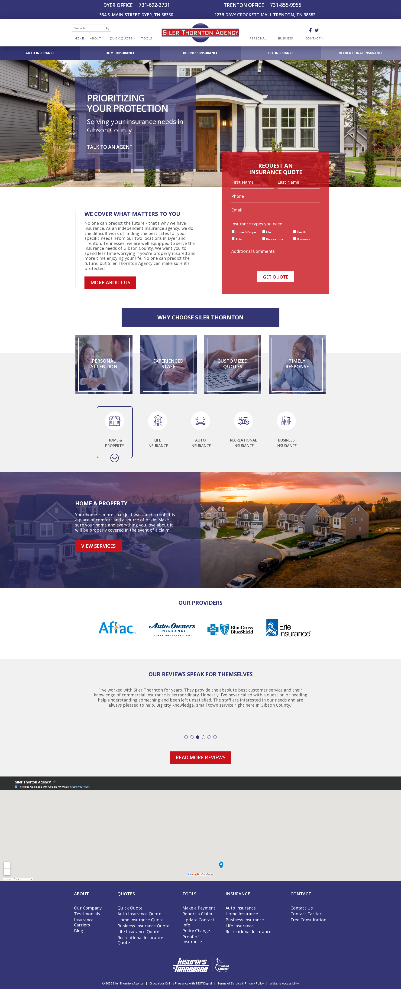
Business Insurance (200, 53)
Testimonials (87, 916)
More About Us (110, 282)
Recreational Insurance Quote (140, 943)
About (95, 38)
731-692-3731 (154, 5)
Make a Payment (198, 910)
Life (268, 232)
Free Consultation (308, 922)
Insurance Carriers (84, 925)
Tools (146, 38)
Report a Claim (197, 916)
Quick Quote (121, 38)
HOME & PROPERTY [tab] (114, 443)
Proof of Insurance (192, 942)
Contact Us (302, 910)
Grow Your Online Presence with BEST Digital (180, 986)
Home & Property (247, 232)
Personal (257, 38)
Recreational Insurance (361, 53)
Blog (78, 933)
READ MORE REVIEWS (200, 760)
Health (301, 232)
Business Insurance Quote (143, 928)
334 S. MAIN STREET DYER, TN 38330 (136, 14)
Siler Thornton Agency (128, 986)
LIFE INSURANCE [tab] (158, 443)
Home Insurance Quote (140, 922)
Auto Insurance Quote (139, 916)
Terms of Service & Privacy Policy (241, 986)
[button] (186, 739)
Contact (313, 38)
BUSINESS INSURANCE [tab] (286, 443)
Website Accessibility (284, 986)
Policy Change (196, 933)
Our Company (88, 910)
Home (79, 38)
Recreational (275, 239)
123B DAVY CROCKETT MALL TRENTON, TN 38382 (264, 14)
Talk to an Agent (110, 147)
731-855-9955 (285, 5)
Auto (239, 239)
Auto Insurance (40, 53)
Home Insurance (120, 53)
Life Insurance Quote (138, 934)
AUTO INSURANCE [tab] (201, 443)
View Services (98, 546)
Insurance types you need (256, 224)
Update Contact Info (198, 925)
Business (285, 38)
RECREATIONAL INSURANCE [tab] (243, 443)
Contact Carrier (306, 916)
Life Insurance (281, 53)
